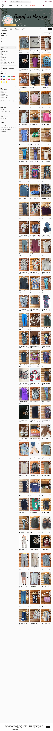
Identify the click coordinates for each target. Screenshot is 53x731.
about (45, 28)
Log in (46, 1)
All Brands (4, 49)
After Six (4, 54)
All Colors (4, 73)
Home (22, 5)
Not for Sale (4, 133)
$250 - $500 (5, 95)
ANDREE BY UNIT (6, 63)
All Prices (4, 88)
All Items (4, 107)
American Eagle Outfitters (8, 62)
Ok (48, 727)
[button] (13, 1)
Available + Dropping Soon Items (9, 127)
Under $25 (4, 89)
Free (3, 109)
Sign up (50, 1)
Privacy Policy (15, 729)
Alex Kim (4, 57)
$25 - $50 (4, 91)
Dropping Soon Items (6, 129)
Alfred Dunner (5, 60)
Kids (18, 5)
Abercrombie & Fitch (6, 51)
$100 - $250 (5, 94)
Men (15, 5)
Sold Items (4, 131)
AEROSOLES (5, 53)
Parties (26, 5)
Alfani (3, 59)
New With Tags (5, 118)
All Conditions (5, 116)
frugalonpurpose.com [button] (21, 25)
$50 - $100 (4, 92)
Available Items (5, 125)
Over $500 (4, 97)
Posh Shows (32, 5)
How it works (37, 5)
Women (10, 5)
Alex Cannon (5, 56)
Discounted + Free (6, 111)
